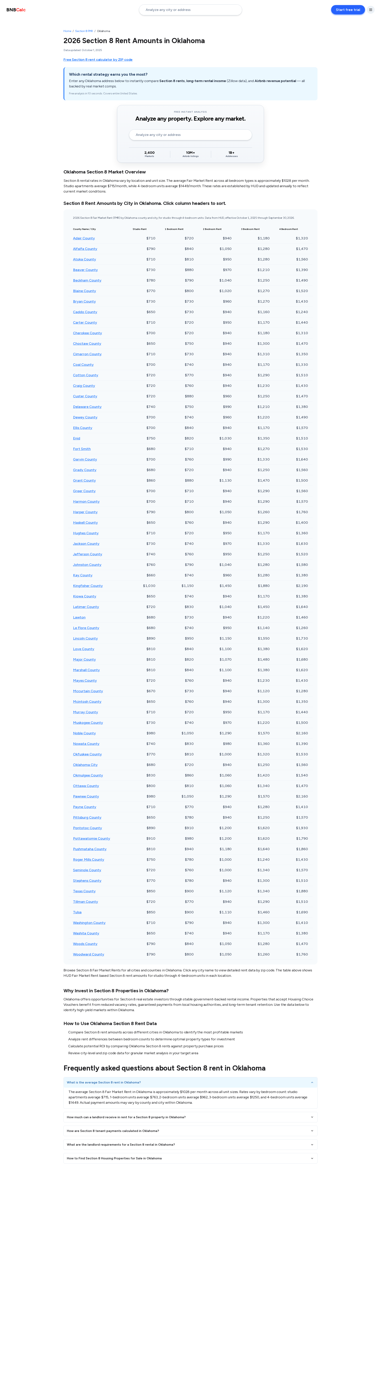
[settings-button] (371, 10)
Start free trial (348, 10)
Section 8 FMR (84, 31)
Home (67, 31)
